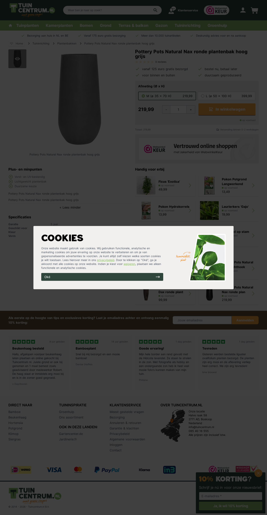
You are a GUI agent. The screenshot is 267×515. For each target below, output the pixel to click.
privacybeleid (105, 260)
